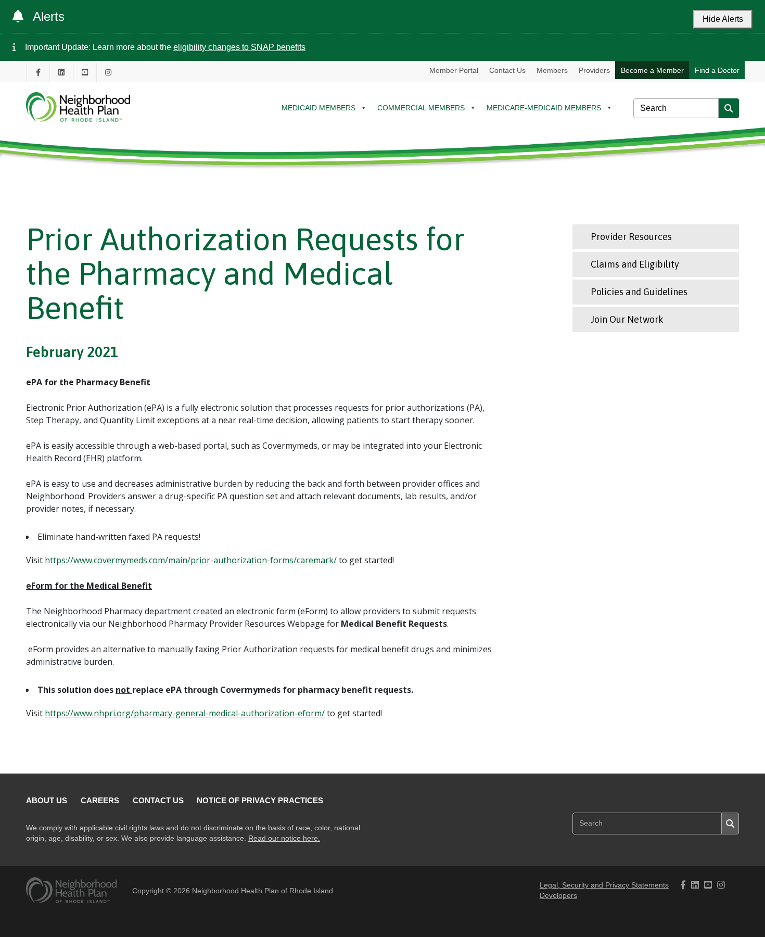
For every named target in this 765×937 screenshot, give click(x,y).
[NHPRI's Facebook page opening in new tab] (38, 72)
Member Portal (453, 70)
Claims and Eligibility (635, 264)
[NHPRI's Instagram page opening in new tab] (108, 72)
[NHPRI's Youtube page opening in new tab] (84, 72)
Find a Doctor (717, 70)
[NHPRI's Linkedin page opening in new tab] (61, 72)
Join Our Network (627, 319)
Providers (594, 70)
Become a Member (652, 70)
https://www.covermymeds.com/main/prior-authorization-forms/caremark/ (191, 560)
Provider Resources (631, 236)
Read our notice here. (284, 838)
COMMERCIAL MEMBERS (421, 108)
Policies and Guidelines (639, 291)
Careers (100, 800)
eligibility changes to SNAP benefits (239, 47)
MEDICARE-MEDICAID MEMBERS (544, 108)
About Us (46, 800)
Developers (558, 896)
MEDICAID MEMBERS (318, 108)
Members (552, 70)
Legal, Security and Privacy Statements (604, 885)
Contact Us (507, 70)
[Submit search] (728, 108)
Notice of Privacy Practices (260, 800)
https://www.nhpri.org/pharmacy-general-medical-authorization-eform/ (185, 713)
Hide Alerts (723, 19)
